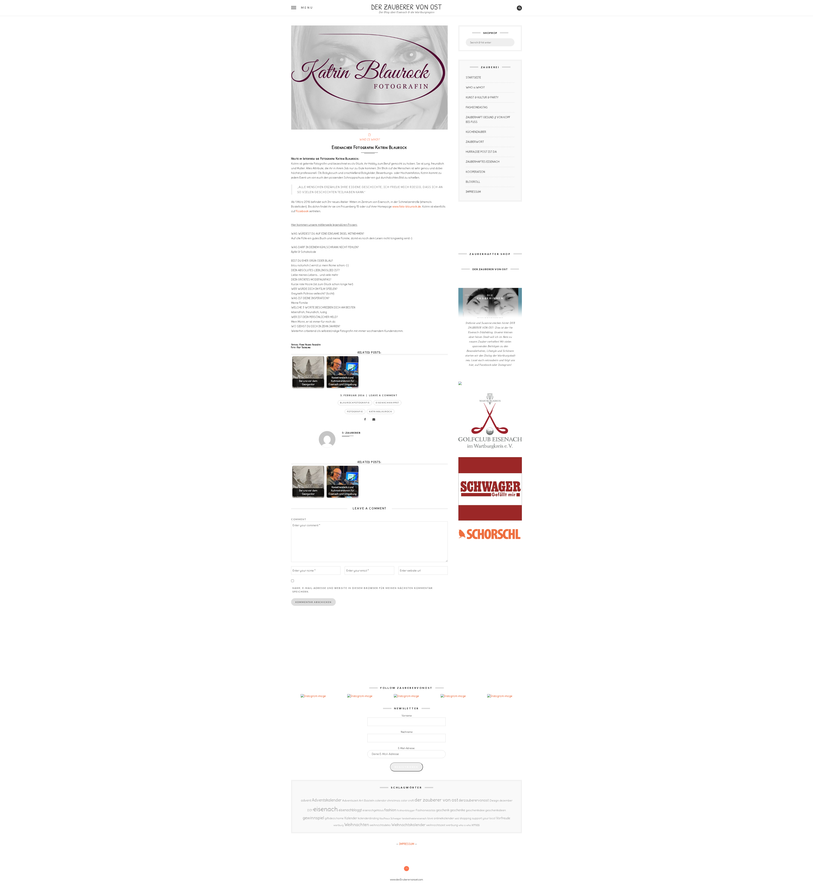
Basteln (369, 800)
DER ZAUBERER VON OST (406, 6)
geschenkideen (495, 810)
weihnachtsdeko (380, 825)
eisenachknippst (387, 403)
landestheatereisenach (414, 818)
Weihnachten (356, 824)
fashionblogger (406, 810)
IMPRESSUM (473, 192)
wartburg (338, 825)
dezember (505, 800)
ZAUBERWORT (475, 142)
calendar (380, 800)
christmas (393, 800)
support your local (483, 818)
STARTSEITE (473, 77)
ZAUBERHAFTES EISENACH (482, 162)
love (430, 818)
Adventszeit (350, 800)
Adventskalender (327, 800)
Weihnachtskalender (408, 824)
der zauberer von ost (436, 800)
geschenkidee (475, 810)
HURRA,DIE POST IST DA (481, 152)
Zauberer (353, 432)
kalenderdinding (368, 818)
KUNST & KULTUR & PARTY (482, 97)
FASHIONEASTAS (477, 107)
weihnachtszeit (435, 825)
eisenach (325, 809)
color (404, 800)
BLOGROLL (473, 182)
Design (494, 800)
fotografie (355, 411)
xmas (475, 825)
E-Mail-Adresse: (406, 748)
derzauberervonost (474, 800)
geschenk (442, 810)
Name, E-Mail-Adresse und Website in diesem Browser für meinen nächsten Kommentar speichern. (362, 590)
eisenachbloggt (350, 810)
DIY (309, 810)
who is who (465, 825)
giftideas (330, 818)
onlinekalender (444, 818)
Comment (298, 519)
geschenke (457, 810)
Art (361, 800)
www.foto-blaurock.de (406, 206)
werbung (452, 825)
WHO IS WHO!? (369, 139)
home (340, 818)
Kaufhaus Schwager (390, 818)
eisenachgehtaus (373, 810)
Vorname (407, 715)
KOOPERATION (475, 172)
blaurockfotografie (355, 403)
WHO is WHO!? (475, 87)
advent (306, 800)
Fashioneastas (426, 810)
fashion (390, 809)
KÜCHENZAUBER (476, 132)
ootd (457, 818)
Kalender (350, 818)
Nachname (406, 731)
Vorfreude (503, 818)
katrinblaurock (380, 411)
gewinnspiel (313, 817)
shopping (465, 818)
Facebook (302, 211)
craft (411, 800)
